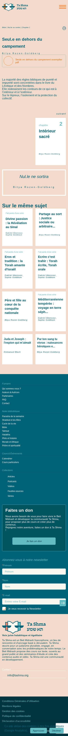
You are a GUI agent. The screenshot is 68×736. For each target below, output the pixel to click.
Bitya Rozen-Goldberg (21, 53)
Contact (5, 403)
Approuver (38, 730)
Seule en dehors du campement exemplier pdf (38, 61)
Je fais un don (34, 541)
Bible (4, 27)
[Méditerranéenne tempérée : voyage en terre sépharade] (50, 327)
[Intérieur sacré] (50, 160)
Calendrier (7, 458)
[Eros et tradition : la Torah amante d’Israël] (17, 285)
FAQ (4, 399)
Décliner (56, 730)
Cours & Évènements (12, 453)
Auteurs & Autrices (10, 392)
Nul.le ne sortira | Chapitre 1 (19, 27)
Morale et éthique (10, 442)
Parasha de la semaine (13, 416)
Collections (7, 470)
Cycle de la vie (9, 423)
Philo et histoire (9, 438)
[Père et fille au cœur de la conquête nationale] (17, 327)
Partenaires (7, 396)
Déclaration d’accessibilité (16, 721)
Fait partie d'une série (15, 213)
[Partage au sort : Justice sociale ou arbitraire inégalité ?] (50, 241)
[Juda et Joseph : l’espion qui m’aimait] (17, 359)
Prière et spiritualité (11, 445)
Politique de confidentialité (16, 716)
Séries (11, 496)
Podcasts (12, 481)
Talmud (5, 431)
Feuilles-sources (15, 491)
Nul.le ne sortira (34, 176)
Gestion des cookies (13, 711)
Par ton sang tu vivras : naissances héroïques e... (50, 343)
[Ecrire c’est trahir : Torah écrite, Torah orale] (50, 285)
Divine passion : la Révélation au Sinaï (17, 223)
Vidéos (11, 486)
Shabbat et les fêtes (11, 420)
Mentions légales (11, 706)
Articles (11, 476)
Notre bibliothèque (11, 411)
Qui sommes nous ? (11, 388)
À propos (6, 383)
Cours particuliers (10, 462)
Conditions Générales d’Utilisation (20, 701)
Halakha (6, 434)
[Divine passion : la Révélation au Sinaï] (17, 241)
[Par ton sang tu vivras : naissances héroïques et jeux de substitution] (50, 359)
